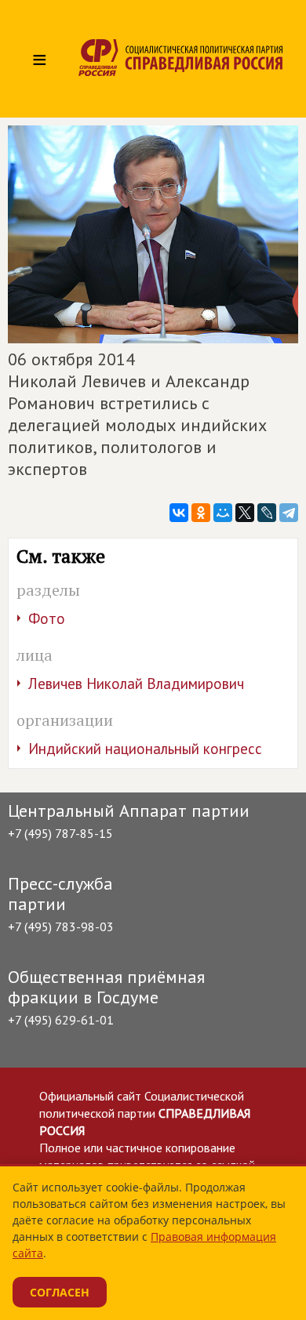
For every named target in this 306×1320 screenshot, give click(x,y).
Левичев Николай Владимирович (136, 683)
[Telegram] (288, 512)
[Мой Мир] (222, 512)
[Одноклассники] (200, 512)
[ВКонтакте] (178, 512)
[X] (244, 512)
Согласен (59, 1292)
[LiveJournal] (266, 512)
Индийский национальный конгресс (145, 748)
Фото (46, 618)
